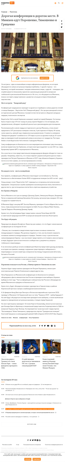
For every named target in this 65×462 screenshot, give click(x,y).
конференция (23, 317)
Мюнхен (15, 317)
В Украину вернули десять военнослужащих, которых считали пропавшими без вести (30, 412)
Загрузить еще (31, 424)
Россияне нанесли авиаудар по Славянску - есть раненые (21, 416)
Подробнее (36, 459)
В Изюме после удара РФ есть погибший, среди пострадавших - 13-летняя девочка (28, 384)
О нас (17, 444)
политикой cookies (56, 455)
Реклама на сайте (7, 444)
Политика (16, 356)
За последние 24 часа (9, 380)
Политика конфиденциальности (54, 444)
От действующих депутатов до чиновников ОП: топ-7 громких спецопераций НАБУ (31, 362)
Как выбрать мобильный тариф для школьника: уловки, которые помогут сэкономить (30, 409)
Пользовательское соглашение (32, 444)
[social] (39, 326)
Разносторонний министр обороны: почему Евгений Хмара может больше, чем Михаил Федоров (51, 363)
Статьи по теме (6, 335)
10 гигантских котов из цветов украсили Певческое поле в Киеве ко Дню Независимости (30, 394)
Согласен (28, 459)
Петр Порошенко (34, 317)
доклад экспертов (56, 247)
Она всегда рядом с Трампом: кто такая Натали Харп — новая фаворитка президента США (9, 363)
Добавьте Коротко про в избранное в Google (17, 399)
